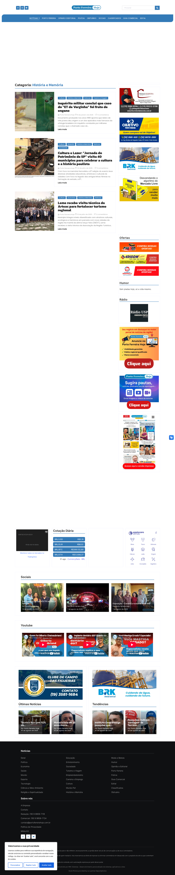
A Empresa (25, 805)
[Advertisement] (86, 52)
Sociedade (63, 148)
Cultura (62, 98)
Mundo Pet (71, 788)
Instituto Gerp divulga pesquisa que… (107, 724)
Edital (113, 783)
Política (24, 762)
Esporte (24, 779)
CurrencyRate (74, 559)
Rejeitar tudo (31, 865)
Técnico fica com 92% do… (33, 724)
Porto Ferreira (117, 771)
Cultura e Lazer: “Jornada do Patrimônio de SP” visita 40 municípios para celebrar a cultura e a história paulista (85, 158)
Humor (114, 762)
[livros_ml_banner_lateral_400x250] (139, 189)
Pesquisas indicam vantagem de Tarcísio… (139, 723)
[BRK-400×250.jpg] (139, 171)
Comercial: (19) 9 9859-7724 (33, 818)
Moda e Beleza (117, 758)
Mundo (24, 775)
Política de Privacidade (31, 827)
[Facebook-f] (18, 8)
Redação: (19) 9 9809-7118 (33, 814)
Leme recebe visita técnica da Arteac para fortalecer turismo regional (82, 206)
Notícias (87, 98)
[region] (31, 856)
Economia (71, 198)
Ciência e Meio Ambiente (32, 788)
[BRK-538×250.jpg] (124, 699)
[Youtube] (26, 8)
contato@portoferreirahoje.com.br (35, 822)
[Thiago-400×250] (139, 112)
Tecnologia (25, 783)
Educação (70, 758)
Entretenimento (73, 762)
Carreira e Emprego (74, 779)
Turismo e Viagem (100, 98)
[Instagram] (22, 8)
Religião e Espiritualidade (32, 792)
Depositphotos (101, 871)
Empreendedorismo (74, 775)
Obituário (115, 792)
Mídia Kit (25, 831)
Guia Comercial (118, 779)
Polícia (114, 775)
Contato (24, 809)
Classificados (117, 788)
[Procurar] (157, 8)
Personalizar (15, 865)
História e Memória (74, 98)
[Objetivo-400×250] (139, 141)
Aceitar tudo (46, 865)
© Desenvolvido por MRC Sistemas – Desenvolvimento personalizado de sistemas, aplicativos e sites (87, 867)
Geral (23, 758)
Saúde (23, 771)
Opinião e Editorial (119, 766)
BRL (83, 559)
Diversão (71, 144)
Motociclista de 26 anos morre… (64, 724)
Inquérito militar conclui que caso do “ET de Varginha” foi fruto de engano (84, 106)
